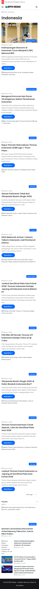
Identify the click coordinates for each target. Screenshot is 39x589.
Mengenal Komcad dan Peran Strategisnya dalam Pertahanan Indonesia (18, 99)
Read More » (8, 68)
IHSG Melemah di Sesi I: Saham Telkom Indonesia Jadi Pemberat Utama (19, 240)
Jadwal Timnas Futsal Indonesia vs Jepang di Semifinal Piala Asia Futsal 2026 (19, 474)
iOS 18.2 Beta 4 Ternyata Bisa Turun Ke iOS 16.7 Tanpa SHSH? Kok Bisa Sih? (25, 559)
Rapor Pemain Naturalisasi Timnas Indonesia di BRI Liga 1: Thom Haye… (19, 148)
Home (5, 12)
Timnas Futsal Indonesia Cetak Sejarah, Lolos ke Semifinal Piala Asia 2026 (18, 427)
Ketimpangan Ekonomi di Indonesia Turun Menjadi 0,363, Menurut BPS (17, 50)
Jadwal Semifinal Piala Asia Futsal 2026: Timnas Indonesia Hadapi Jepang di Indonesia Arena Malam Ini (19, 287)
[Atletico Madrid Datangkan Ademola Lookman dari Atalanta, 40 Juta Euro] (7, 547)
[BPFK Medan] (13, 6)
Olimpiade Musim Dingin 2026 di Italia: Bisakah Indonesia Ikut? (18, 382)
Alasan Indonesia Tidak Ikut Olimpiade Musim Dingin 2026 (17, 195)
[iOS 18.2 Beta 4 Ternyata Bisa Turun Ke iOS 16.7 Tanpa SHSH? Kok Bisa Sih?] (7, 559)
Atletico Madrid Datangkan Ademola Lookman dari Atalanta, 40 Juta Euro (24, 543)
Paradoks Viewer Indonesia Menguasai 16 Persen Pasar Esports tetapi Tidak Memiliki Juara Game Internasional (24, 570)
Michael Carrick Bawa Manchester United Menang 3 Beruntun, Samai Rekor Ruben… (17, 531)
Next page (29, 494)
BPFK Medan (12, 582)
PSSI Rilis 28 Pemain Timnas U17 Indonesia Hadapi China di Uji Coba (17, 338)
